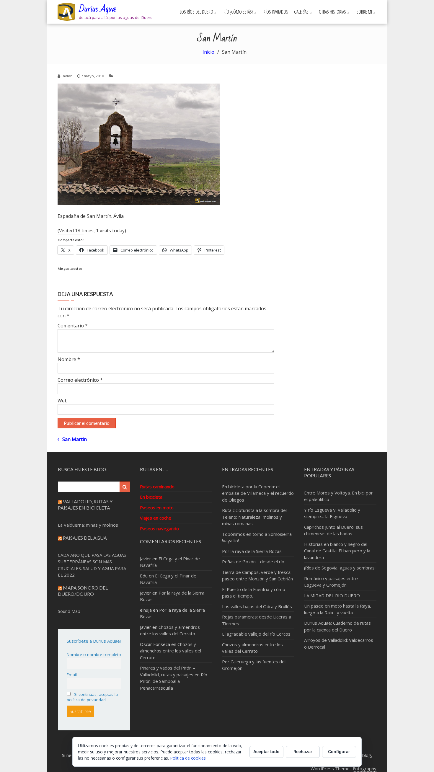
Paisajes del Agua (85, 538)
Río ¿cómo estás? (238, 12)
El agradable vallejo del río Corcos (256, 634)
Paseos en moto (157, 507)
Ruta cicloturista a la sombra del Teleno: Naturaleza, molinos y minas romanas (254, 516)
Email (72, 674)
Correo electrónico (80, 380)
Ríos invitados (275, 12)
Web (63, 400)
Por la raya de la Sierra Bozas (252, 551)
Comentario (73, 325)
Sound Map (69, 611)
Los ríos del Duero (196, 12)
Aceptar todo (266, 751)
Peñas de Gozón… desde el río (253, 561)
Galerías (301, 12)
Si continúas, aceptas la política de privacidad (92, 697)
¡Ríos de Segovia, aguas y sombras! (340, 568)
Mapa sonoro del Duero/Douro (83, 591)
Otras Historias (332, 12)
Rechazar (302, 751)
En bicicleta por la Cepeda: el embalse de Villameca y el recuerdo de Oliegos (258, 493)
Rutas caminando (157, 486)
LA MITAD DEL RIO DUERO (332, 595)
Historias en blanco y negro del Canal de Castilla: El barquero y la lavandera (337, 550)
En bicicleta (151, 497)
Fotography (364, 768)
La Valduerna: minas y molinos (88, 525)
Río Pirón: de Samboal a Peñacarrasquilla (173, 681)
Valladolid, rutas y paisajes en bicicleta (85, 504)
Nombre (69, 359)
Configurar (339, 751)
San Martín (74, 439)
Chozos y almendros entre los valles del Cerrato (170, 650)
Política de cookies (188, 758)
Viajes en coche (155, 518)
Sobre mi (364, 12)
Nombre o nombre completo (94, 654)
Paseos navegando (159, 528)
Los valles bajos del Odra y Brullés (257, 606)
